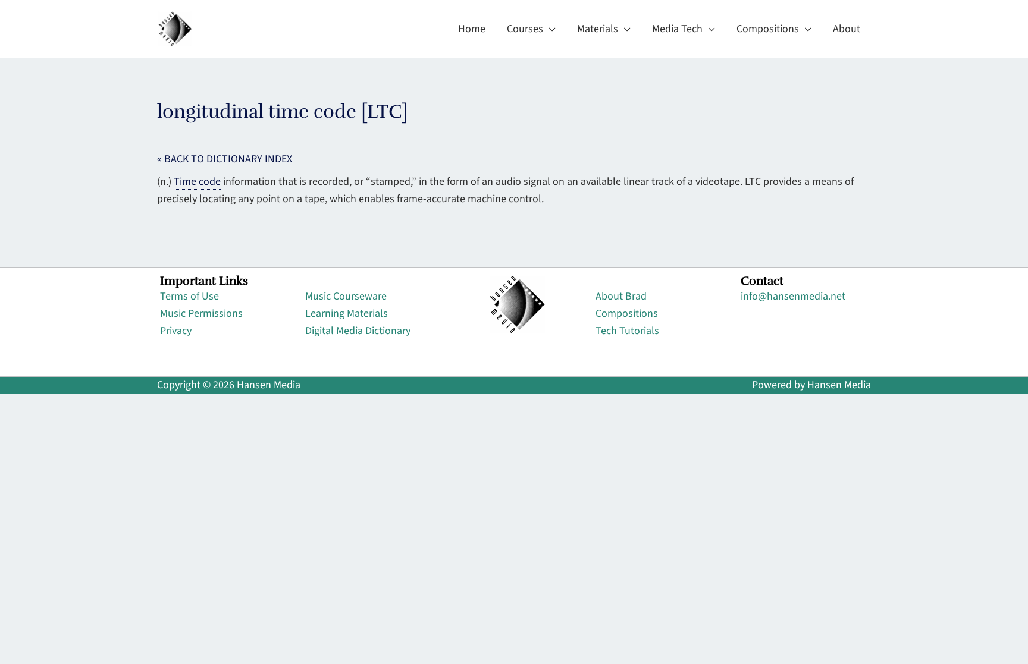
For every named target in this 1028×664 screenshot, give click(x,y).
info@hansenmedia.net (793, 296)
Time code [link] (197, 181)
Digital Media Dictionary (357, 330)
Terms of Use (189, 296)
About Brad (621, 296)
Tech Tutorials (627, 330)
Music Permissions (201, 313)
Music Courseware (346, 296)
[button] (549, 29)
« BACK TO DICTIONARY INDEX (224, 159)
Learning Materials (346, 313)
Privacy (176, 330)
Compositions (627, 313)
